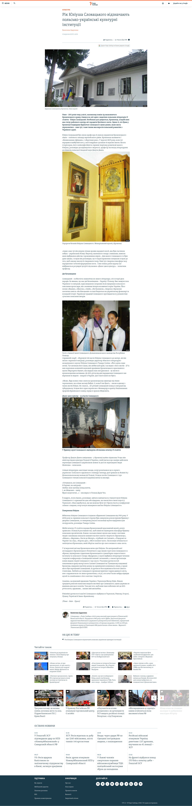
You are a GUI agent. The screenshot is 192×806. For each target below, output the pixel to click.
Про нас (68, 783)
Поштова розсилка (41, 791)
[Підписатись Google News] (102, 784)
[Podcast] (136, 784)
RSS (35, 794)
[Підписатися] (140, 784)
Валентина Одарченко (70, 30)
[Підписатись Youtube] (112, 784)
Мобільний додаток (41, 787)
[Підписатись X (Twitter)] (107, 784)
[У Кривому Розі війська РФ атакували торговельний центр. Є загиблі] (80, 698)
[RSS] (131, 784)
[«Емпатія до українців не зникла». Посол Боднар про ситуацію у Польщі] (41, 656)
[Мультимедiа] (169, 3)
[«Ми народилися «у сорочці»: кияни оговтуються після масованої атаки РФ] (143, 698)
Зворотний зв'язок (71, 798)
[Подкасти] (163, 3)
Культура (66, 10)
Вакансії (68, 794)
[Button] (108, 40)
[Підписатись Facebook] (98, 784)
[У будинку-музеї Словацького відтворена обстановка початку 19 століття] (96, 448)
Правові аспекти (71, 791)
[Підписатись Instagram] (117, 784)
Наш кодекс (69, 787)
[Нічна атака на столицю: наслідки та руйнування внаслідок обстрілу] (174, 698)
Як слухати (38, 783)
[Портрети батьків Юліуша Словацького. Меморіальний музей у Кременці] (96, 241)
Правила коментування (42, 798)
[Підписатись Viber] (122, 784)
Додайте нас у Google (180, 3)
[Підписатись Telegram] (126, 784)
